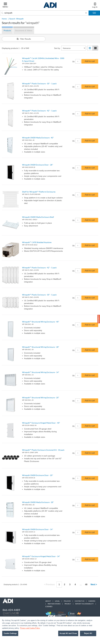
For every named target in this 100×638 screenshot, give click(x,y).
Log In (94, 7)
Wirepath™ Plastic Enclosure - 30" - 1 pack (39, 83)
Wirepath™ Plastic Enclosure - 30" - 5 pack (39, 295)
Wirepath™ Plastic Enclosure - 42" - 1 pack (39, 111)
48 (86, 584)
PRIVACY (68, 604)
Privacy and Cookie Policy (30, 628)
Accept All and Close (68, 633)
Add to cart (90, 61)
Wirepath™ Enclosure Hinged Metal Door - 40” (41, 423)
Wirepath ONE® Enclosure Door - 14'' (37, 529)
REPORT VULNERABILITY (84, 604)
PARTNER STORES (54, 604)
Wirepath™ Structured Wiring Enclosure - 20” (40, 397)
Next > (94, 584)
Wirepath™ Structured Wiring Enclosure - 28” (40, 347)
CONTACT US (79, 601)
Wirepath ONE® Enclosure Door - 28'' (37, 165)
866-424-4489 (11, 609)
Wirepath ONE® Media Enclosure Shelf (38, 217)
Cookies (48, 606)
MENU (5, 7)
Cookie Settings (10, 633)
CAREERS (91, 601)
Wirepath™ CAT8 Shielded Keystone (36, 242)
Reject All (88, 633)
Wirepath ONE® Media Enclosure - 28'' (38, 502)
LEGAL (57, 601)
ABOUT (48, 601)
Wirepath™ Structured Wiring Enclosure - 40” (40, 322)
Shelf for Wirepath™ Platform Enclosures (38, 192)
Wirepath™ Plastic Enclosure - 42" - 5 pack (39, 267)
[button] (98, 319)
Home (4, 19)
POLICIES (67, 601)
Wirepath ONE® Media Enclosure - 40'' (38, 138)
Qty (73, 61)
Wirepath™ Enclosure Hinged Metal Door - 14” (41, 556)
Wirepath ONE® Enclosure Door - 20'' (37, 475)
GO (94, 13)
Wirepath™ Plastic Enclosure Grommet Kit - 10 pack (43, 450)
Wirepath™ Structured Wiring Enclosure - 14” (40, 372)
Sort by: (57, 48)
